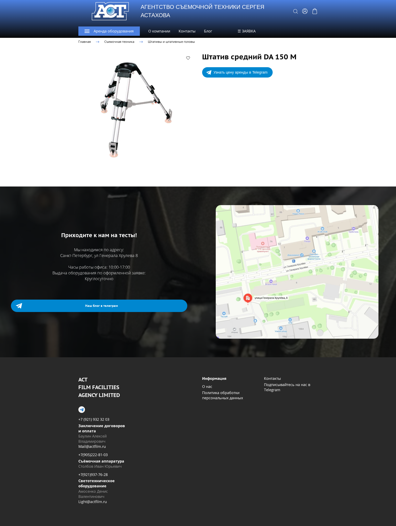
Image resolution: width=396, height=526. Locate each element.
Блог (208, 31)
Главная (84, 41)
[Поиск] (295, 11)
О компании (159, 31)
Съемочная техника (119, 41)
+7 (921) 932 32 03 (93, 419)
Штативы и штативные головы (171, 41)
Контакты (187, 31)
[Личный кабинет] (305, 11)
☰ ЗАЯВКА (247, 31)
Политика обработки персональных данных (222, 395)
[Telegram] (81, 409)
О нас (207, 386)
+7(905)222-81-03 (93, 454)
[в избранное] (188, 58)
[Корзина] (315, 11)
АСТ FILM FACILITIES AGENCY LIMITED (99, 387)
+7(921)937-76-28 (93, 474)
